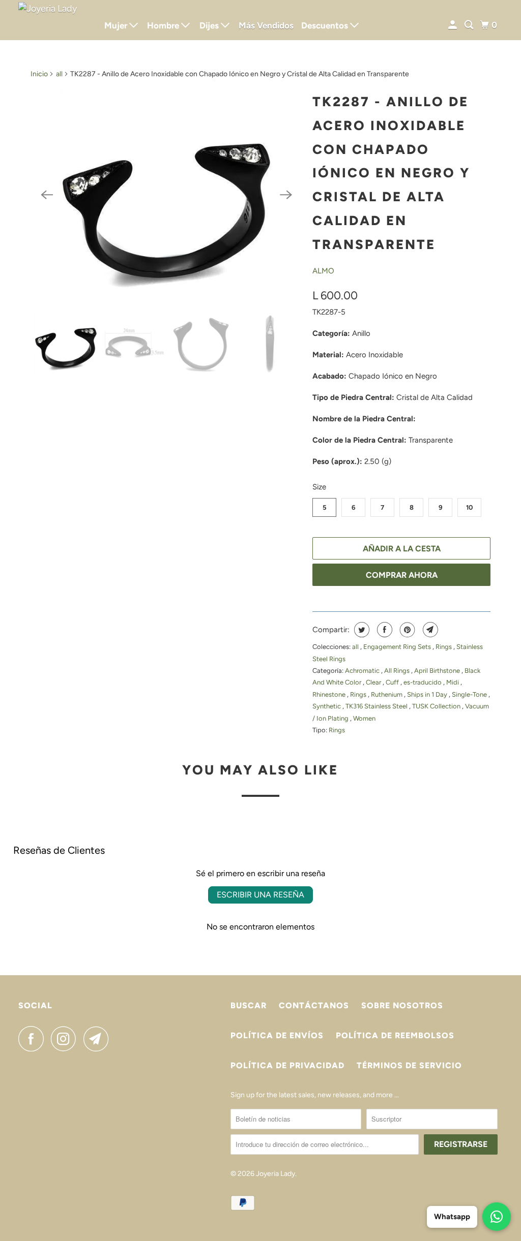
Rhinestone (329, 694)
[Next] (286, 194)
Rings (444, 646)
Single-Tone (470, 694)
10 (469, 507)
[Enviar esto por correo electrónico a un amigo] (429, 629)
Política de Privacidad (287, 1065)
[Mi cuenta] (453, 25)
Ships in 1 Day (428, 694)
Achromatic (363, 670)
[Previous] (47, 194)
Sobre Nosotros (402, 1005)
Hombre (164, 25)
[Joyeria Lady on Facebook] (33, 1038)
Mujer (116, 25)
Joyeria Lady (275, 1173)
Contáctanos (314, 1005)
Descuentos (325, 25)
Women (364, 718)
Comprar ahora (402, 575)
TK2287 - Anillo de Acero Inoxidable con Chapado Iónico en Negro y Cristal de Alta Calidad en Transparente (391, 173)
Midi (453, 682)
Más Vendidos (266, 25)
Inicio (39, 74)
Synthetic (327, 706)
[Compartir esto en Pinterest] (406, 629)
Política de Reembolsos (395, 1035)
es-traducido (423, 682)
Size (319, 486)
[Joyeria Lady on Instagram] (66, 1038)
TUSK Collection (437, 706)
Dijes (210, 25)
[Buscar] (469, 25)
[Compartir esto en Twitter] (360, 629)
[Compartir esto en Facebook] (383, 629)
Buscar (248, 1005)
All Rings (397, 670)
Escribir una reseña (260, 894)
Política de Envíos (277, 1035)
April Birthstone (437, 670)
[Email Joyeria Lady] (98, 1038)
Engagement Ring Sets (397, 646)
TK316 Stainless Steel (377, 706)
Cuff (393, 682)
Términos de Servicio (409, 1065)
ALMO (323, 270)
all (59, 74)
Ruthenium (387, 694)
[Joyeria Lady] (54, 20)
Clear (374, 682)
